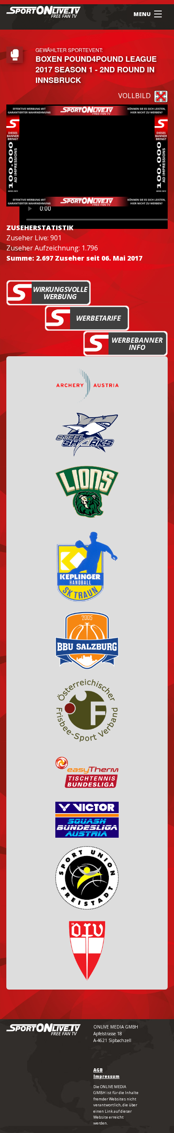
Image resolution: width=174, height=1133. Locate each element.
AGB (98, 1070)
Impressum (106, 1076)
